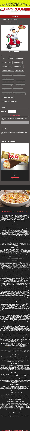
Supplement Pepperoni (20, 85)
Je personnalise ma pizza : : (7, 55)
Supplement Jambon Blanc (8, 78)
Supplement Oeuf (19, 58)
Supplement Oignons (18, 89)
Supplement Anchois (7, 89)
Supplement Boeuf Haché (8, 70)
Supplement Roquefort (18, 66)
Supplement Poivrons (7, 93)
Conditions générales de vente (16, 430)
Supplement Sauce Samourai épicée (10, 101)
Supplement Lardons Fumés (8, 81)
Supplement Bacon (20, 81)
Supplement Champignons (19, 93)
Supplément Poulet (19, 70)
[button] (3, 161)
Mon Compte (25, 430)
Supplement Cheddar (7, 66)
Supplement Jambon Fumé (19, 74)
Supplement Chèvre (7, 62)
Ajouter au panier (15, 178)
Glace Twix (15, 172)
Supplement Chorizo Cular (8, 85)
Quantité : (4, 111)
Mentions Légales (5, 430)
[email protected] (8, 346)
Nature (4, 58)
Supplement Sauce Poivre (8, 97)
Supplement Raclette (17, 62)
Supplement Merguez (7, 74)
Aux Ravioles (10, 58)
